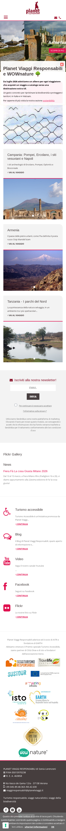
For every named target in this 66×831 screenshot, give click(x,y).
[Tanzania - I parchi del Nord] (33, 341)
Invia (33, 396)
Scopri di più (33, 50)
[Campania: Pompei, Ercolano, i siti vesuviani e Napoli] (33, 198)
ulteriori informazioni (36, 826)
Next (61, 47)
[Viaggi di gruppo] (33, 123)
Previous (4, 47)
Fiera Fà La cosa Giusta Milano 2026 (25, 471)
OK (52, 826)
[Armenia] (33, 270)
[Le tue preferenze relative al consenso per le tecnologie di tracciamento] (6, 825)
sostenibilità (48, 100)
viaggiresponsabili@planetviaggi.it (24, 790)
